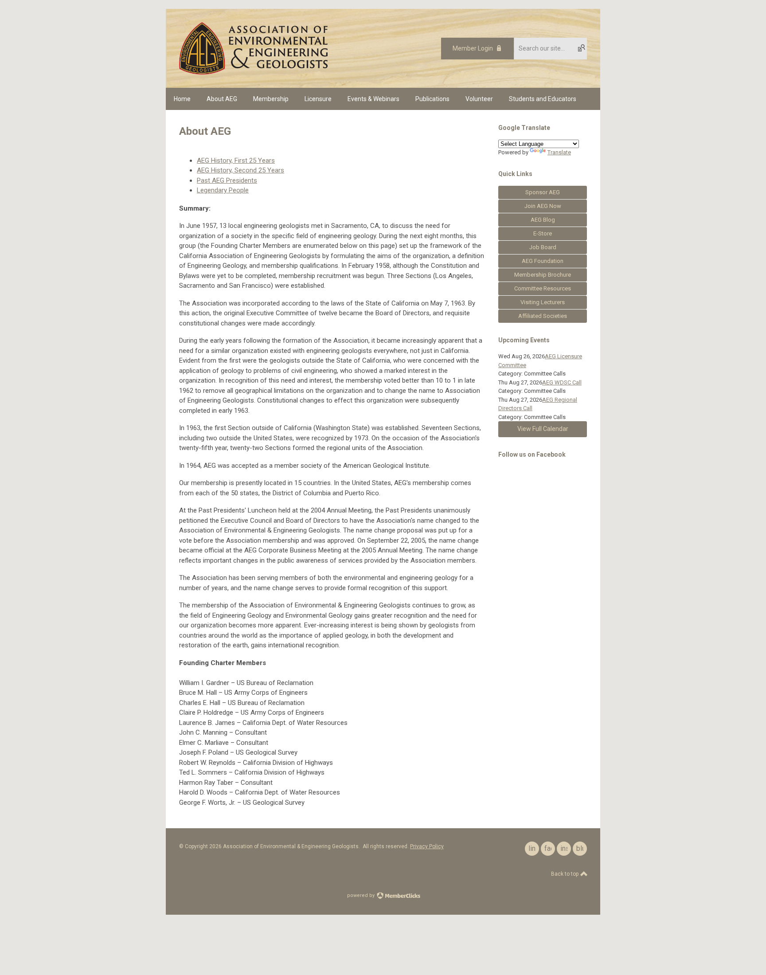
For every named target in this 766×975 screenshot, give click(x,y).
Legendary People (223, 190)
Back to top (565, 874)
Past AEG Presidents (227, 180)
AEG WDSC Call (562, 382)
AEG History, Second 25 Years (240, 170)
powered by (361, 895)
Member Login (473, 48)
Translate (559, 152)
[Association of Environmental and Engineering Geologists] (253, 72)
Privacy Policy (427, 846)
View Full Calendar (542, 428)
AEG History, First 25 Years (236, 160)
